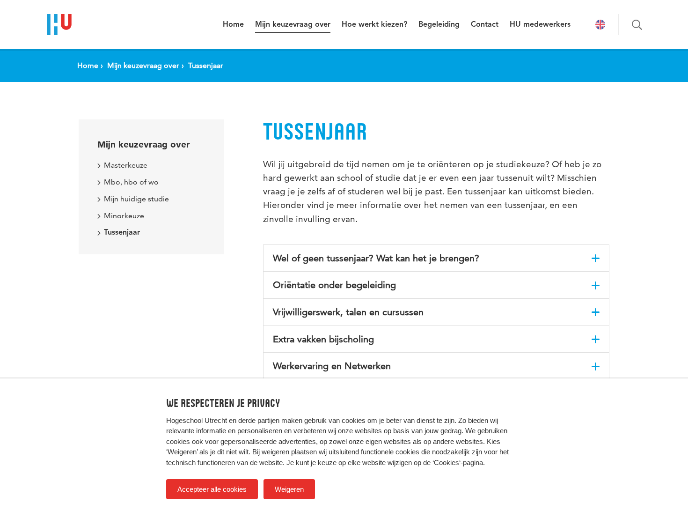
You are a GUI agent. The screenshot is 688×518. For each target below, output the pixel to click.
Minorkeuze (124, 215)
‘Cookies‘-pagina (457, 462)
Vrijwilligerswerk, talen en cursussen (348, 312)
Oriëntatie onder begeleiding (334, 284)
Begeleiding (439, 25)
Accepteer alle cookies (212, 489)
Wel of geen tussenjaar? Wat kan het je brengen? (376, 258)
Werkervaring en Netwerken (332, 365)
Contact (484, 25)
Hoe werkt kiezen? (374, 25)
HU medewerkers (540, 25)
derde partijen (258, 420)
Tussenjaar (122, 233)
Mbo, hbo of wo (131, 182)
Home (233, 25)
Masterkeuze (125, 165)
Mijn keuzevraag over (292, 25)
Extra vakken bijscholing (323, 339)
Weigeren (289, 489)
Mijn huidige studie (136, 198)
